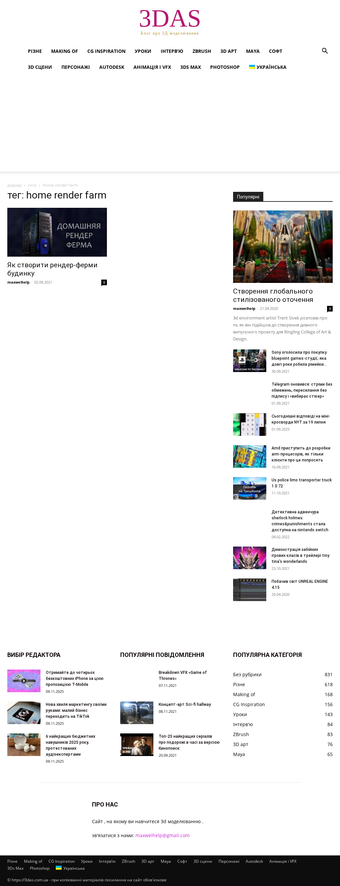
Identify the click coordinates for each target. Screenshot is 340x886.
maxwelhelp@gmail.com (162, 835)
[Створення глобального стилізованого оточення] (283, 246)
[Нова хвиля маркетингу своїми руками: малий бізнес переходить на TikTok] (24, 712)
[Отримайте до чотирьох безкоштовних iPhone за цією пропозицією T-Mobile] (24, 681)
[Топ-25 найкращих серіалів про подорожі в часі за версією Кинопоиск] (136, 744)
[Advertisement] (170, 125)
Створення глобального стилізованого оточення (273, 295)
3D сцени (40, 67)
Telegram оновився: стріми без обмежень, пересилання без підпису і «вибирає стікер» (302, 390)
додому (14, 185)
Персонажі (75, 67)
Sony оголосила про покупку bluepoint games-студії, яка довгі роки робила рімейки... (299, 358)
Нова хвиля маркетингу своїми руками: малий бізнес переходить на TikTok (76, 710)
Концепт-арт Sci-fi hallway (185, 704)
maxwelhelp (18, 282)
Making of (64, 51)
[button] (325, 52)
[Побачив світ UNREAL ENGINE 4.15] (249, 589)
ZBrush (202, 51)
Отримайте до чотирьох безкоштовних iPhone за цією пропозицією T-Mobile (75, 678)
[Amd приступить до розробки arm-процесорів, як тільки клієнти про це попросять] (249, 456)
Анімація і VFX (152, 67)
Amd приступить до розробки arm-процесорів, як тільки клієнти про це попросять (301, 454)
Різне (35, 51)
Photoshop (225, 67)
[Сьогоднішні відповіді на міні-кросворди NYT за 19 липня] (249, 424)
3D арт (228, 51)
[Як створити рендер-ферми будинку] (57, 232)
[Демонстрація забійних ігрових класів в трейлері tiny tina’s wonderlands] (249, 558)
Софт (275, 51)
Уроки (143, 51)
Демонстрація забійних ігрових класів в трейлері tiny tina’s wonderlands (300, 555)
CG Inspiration (106, 51)
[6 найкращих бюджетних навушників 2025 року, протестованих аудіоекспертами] (24, 744)
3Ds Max (190, 67)
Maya (253, 51)
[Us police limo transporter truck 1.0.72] (249, 488)
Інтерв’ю (172, 51)
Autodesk (111, 67)
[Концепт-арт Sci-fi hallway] (136, 712)
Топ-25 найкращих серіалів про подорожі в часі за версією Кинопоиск (189, 742)
